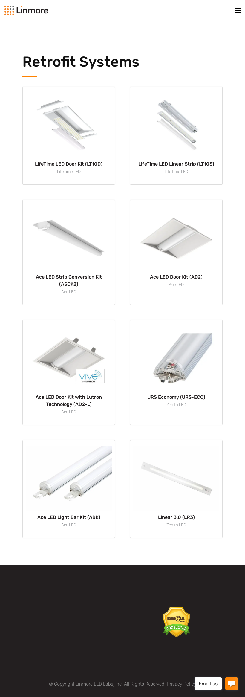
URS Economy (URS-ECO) (176, 397)
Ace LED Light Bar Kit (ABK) (68, 517)
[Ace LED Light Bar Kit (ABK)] (69, 478)
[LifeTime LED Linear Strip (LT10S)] (176, 125)
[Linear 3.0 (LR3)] (176, 478)
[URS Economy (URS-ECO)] (176, 358)
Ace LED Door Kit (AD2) (176, 277)
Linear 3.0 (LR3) (176, 517)
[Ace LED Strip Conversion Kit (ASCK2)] (69, 238)
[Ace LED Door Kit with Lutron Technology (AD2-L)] (69, 358)
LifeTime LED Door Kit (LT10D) (68, 164)
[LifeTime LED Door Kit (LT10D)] (69, 125)
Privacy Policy (181, 684)
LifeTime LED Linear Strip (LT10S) (176, 164)
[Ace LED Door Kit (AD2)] (176, 238)
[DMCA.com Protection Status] (176, 621)
